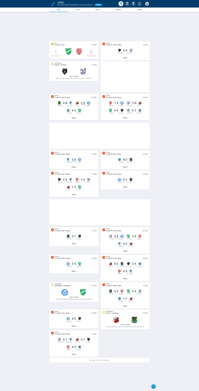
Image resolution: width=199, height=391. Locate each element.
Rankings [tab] (118, 10)
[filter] (153, 386)
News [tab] (58, 10)
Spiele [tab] (78, 10)
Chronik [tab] (139, 10)
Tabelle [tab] (97, 10)
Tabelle (125, 58)
